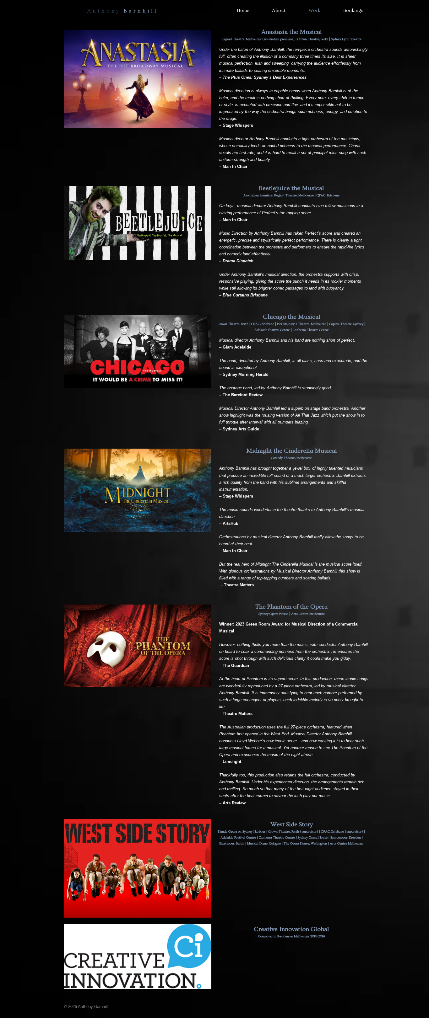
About (278, 10)
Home (243, 10)
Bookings (353, 10)
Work (314, 10)
